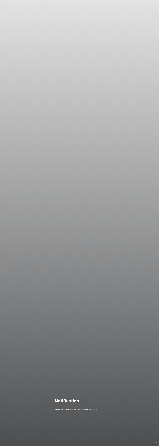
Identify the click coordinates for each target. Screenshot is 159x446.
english (95, 409)
